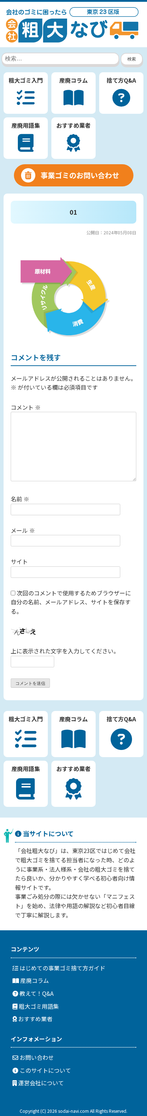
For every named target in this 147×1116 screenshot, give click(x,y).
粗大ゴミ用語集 (38, 1006)
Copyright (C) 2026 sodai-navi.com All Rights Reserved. (73, 1111)
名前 (20, 498)
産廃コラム (34, 980)
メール (23, 530)
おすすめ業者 (34, 1018)
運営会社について (40, 1082)
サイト (19, 561)
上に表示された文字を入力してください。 (65, 651)
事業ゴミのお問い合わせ (80, 175)
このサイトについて (44, 1070)
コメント (26, 407)
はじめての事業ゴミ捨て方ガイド (61, 968)
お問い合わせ (36, 1057)
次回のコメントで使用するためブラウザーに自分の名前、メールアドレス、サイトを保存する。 (71, 602)
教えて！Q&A (36, 993)
